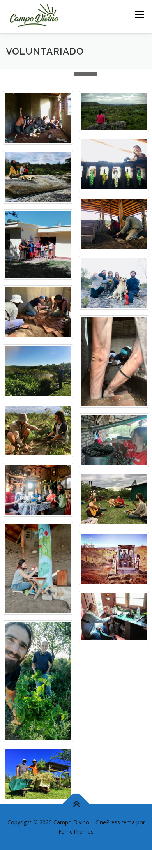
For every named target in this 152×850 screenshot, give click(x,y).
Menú (139, 14)
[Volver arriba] (76, 804)
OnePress (107, 822)
